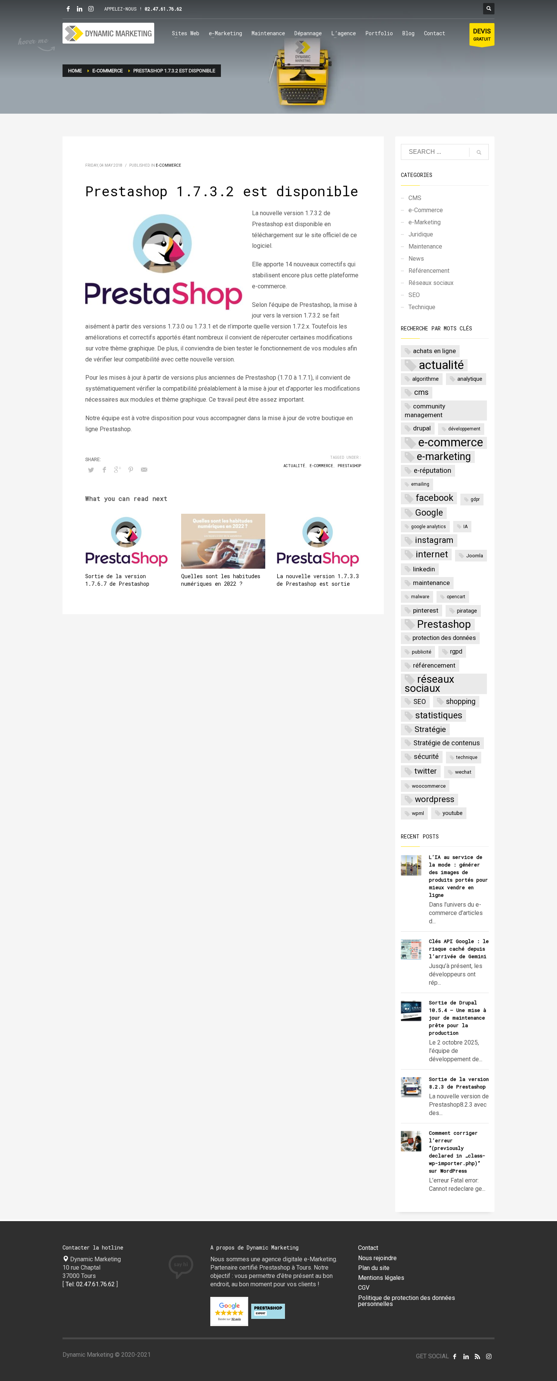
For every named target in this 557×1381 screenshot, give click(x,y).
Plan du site (374, 1268)
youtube (453, 813)
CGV (363, 1288)
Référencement (428, 270)
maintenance (431, 582)
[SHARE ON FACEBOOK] (104, 469)
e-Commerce (168, 165)
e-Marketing (424, 222)
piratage (467, 610)
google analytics (428, 526)
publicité (421, 652)
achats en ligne (434, 351)
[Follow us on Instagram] (488, 1356)
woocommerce (429, 786)
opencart (456, 596)
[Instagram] (91, 8)
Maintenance (425, 246)
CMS (414, 198)
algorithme (425, 378)
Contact (368, 1248)
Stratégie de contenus (446, 743)
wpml (418, 813)
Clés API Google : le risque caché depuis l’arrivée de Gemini (459, 949)
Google (429, 513)
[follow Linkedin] (466, 1356)
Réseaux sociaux (431, 282)
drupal (422, 428)
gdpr (475, 499)
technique (466, 757)
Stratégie (430, 729)
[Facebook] (68, 8)
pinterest (425, 610)
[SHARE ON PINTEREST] (130, 469)
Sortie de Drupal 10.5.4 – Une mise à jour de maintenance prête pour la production (457, 1017)
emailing (420, 484)
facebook (434, 498)
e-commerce (321, 465)
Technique (421, 307)
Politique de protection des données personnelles (406, 1301)
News (416, 258)
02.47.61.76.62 (163, 9)
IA (465, 526)
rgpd (456, 651)
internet (432, 554)
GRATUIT (482, 34)
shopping (461, 701)
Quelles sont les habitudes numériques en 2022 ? (220, 579)
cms (421, 392)
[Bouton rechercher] (488, 8)
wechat (463, 772)
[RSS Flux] (477, 1356)
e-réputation (432, 470)
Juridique (420, 234)
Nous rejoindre (377, 1258)
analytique (469, 378)
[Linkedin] (79, 8)
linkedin (424, 569)
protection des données (444, 637)
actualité (294, 465)
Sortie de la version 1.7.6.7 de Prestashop (117, 579)
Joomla (474, 555)
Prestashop (349, 465)
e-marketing (444, 457)
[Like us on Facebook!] (454, 1356)
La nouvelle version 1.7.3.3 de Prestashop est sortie (318, 579)
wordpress (434, 799)
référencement (434, 665)
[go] (479, 152)
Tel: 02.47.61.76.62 (90, 1284)
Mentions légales (381, 1278)
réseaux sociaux (429, 684)
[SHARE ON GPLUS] (117, 469)
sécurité (426, 756)
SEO (414, 295)
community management (425, 410)
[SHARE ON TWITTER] (91, 470)
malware (420, 596)
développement (464, 429)
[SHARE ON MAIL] (144, 469)
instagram (434, 540)
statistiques (438, 715)
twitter (426, 771)
